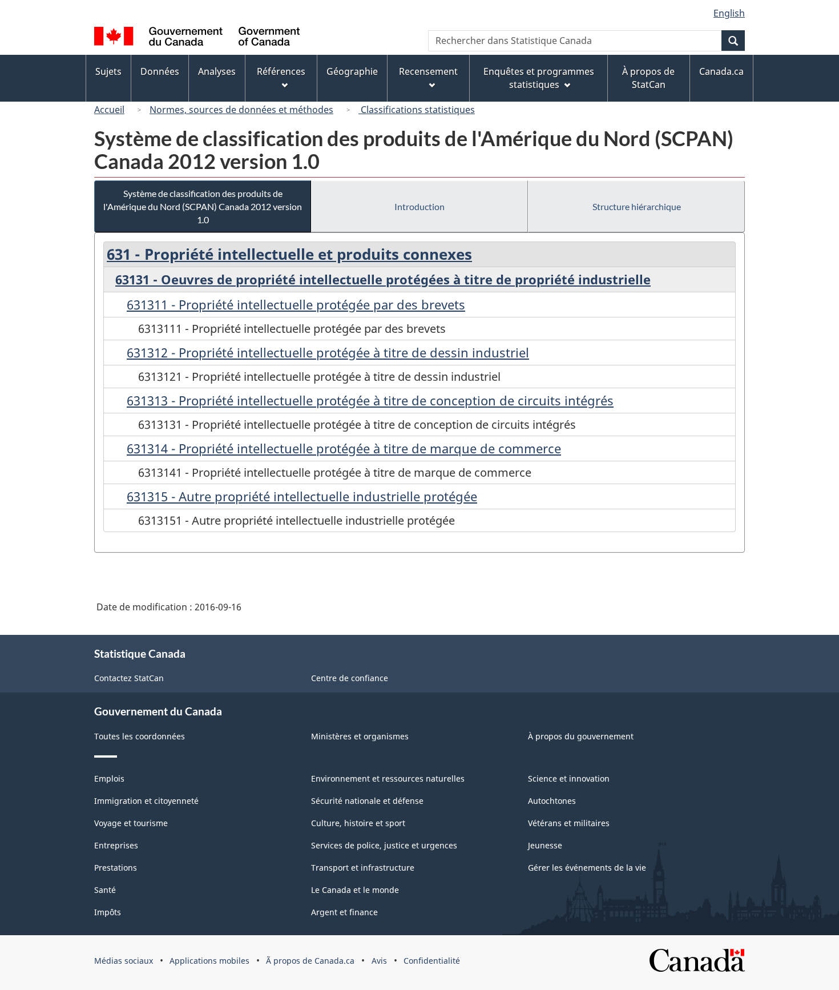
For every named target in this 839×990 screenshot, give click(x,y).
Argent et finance (344, 912)
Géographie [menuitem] (352, 71)
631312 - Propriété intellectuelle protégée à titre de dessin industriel (328, 352)
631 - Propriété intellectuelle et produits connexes (289, 254)
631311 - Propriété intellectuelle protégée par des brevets (296, 304)
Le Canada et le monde (355, 889)
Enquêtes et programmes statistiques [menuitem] (538, 78)
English (729, 13)
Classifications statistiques (416, 109)
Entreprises (116, 845)
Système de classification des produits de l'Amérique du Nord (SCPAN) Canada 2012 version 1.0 (202, 206)
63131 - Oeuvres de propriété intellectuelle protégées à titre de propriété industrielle (383, 279)
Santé (105, 889)
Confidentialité (432, 960)
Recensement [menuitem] (428, 71)
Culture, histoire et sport (358, 823)
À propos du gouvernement (581, 736)
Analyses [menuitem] (217, 71)
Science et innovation (569, 778)
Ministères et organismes (360, 736)
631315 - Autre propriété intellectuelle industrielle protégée (302, 496)
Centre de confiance (349, 678)
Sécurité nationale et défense (367, 800)
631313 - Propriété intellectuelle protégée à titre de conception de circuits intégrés (370, 400)
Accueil (109, 109)
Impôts (107, 912)
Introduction (419, 206)
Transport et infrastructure (362, 867)
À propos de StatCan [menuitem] (648, 78)
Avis (379, 960)
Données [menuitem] (159, 71)
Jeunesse (545, 845)
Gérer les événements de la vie (587, 867)
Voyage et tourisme (131, 823)
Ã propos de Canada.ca (310, 960)
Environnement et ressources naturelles (388, 778)
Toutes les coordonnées (139, 736)
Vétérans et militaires (569, 823)
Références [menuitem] (281, 71)
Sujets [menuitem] (108, 71)
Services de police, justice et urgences (384, 845)
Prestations (115, 867)
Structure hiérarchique (636, 206)
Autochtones (552, 800)
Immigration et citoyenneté (146, 800)
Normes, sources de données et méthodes (241, 109)
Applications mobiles (209, 960)
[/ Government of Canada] (197, 38)
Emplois (109, 778)
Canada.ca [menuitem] (721, 71)
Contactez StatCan (129, 678)
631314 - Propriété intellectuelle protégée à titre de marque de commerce (344, 448)
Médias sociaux (123, 960)
